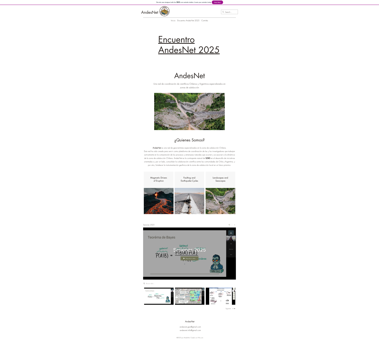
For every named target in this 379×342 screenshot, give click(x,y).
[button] (189, 111)
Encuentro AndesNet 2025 (189, 45)
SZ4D (208, 158)
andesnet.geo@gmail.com (190, 326)
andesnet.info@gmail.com (190, 330)
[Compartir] (229, 225)
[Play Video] (159, 296)
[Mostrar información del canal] (234, 225)
